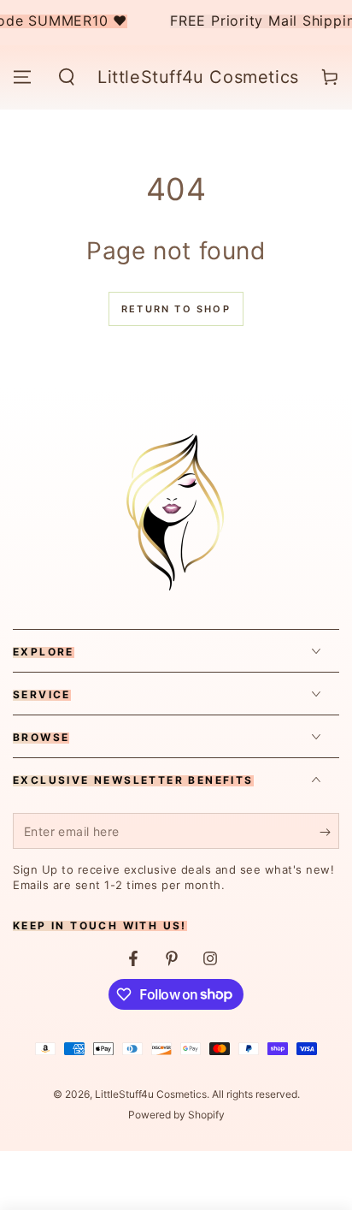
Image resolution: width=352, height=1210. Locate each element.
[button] (66, 77)
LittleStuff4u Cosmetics (151, 1094)
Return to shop (176, 309)
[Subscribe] (329, 832)
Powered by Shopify (176, 1114)
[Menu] (22, 77)
